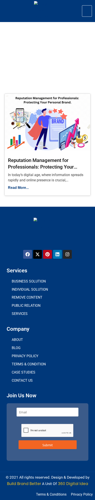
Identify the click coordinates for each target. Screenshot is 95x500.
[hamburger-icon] (87, 11)
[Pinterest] (47, 254)
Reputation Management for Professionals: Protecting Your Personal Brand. (41, 167)
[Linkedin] (57, 254)
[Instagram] (67, 254)
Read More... (18, 188)
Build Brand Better (24, 483)
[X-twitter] (37, 254)
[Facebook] (27, 254)
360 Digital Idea (72, 483)
